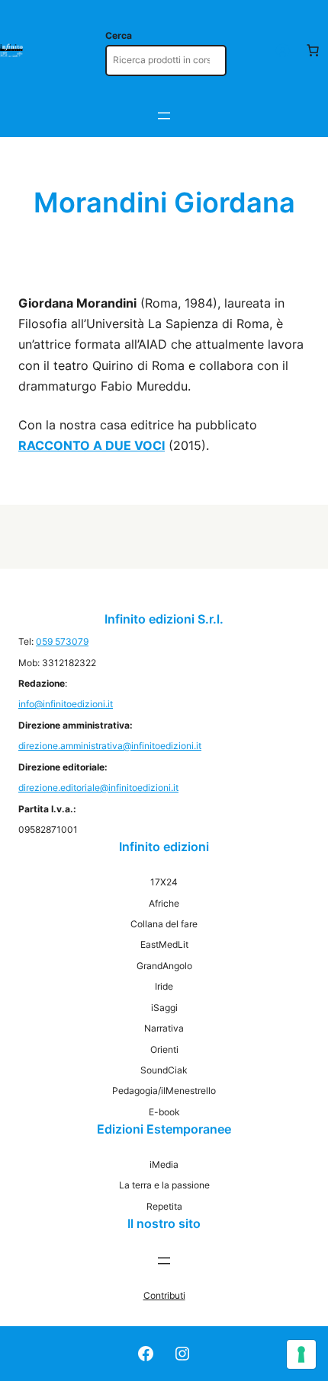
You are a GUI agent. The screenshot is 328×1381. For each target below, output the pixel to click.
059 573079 (62, 641)
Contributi (164, 1295)
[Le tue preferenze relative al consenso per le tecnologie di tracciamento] (301, 1354)
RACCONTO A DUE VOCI (91, 445)
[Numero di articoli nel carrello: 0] (312, 50)
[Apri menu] (164, 116)
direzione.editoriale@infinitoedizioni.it (98, 787)
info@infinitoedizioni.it (65, 704)
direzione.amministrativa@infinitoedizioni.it (109, 745)
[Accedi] (282, 50)
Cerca (118, 35)
